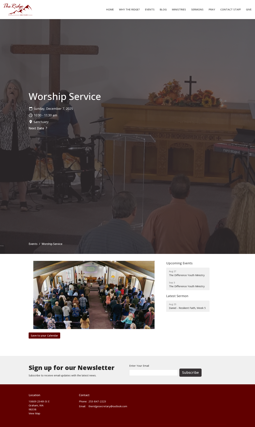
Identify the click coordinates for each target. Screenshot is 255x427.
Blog (163, 9)
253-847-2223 (97, 401)
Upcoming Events (179, 263)
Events (150, 9)
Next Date (37, 128)
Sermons (197, 9)
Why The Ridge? (129, 9)
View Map (34, 413)
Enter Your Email (139, 365)
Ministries (179, 9)
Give (249, 9)
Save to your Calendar (44, 335)
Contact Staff (230, 9)
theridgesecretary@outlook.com (107, 406)
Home (110, 9)
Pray (212, 9)
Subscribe (190, 372)
